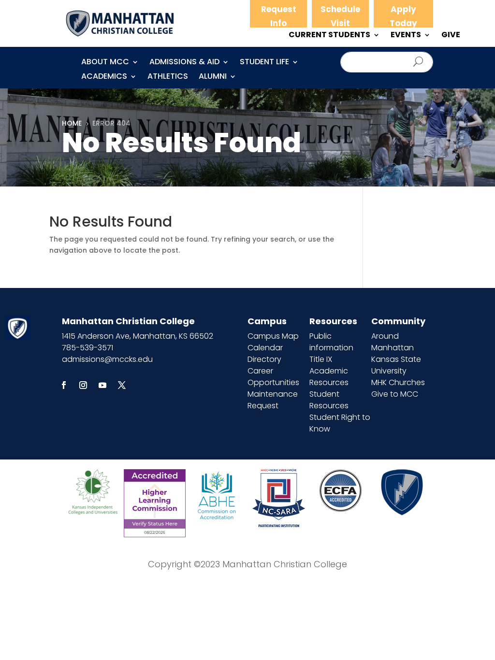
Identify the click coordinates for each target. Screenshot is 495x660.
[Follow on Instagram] (83, 385)
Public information (331, 341)
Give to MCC (394, 394)
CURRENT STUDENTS (329, 35)
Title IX (320, 359)
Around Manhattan (392, 341)
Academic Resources (329, 376)
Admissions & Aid (184, 62)
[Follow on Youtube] (102, 385)
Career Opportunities (273, 376)
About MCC (105, 62)
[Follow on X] (122, 385)
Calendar (265, 347)
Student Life (264, 62)
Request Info (278, 16)
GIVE (450, 35)
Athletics (167, 77)
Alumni (213, 77)
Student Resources (329, 399)
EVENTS (406, 35)
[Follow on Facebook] (64, 385)
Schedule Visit (340, 16)
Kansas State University (396, 365)
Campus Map (273, 336)
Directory (264, 359)
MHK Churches (398, 382)
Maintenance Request (273, 399)
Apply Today (403, 16)
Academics (104, 77)
